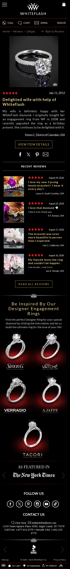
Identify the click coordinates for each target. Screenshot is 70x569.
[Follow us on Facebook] (10, 506)
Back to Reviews (55, 31)
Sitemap (5, 559)
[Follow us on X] (19, 506)
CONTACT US (34, 514)
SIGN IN (61, 22)
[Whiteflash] (33, 9)
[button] (23, 24)
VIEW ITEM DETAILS (33, 144)
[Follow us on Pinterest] (28, 506)
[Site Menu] (5, 4)
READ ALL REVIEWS (34, 284)
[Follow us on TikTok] (55, 506)
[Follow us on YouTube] (46, 506)
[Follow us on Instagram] (37, 506)
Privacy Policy (60, 559)
